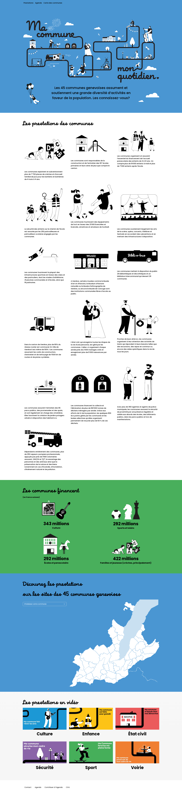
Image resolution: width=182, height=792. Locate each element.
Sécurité (45, 768)
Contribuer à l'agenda (54, 787)
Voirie (137, 768)
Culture (45, 734)
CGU (68, 787)
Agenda (38, 3)
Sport (91, 768)
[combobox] (45, 604)
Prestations (28, 3)
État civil (137, 734)
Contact (27, 787)
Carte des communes (52, 3)
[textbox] (43, 604)
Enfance (91, 734)
